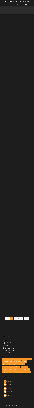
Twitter (9, 384)
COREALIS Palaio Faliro (14, 194)
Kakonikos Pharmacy (13, 277)
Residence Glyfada (12, 304)
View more (11, 61)
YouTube (9, 395)
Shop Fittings (14, 372)
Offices (18, 367)
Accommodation (7, 359)
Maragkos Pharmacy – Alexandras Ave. (13, 55)
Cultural (24, 361)
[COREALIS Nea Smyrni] (17, 211)
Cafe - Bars (20, 359)
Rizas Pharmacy (11, 166)
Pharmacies (24, 367)
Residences (18, 369)
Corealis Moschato (12, 249)
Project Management (8, 369)
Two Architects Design (24, 372)
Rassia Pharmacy (12, 84)
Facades (16, 364)
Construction (17, 361)
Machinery (5, 367)
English (25, 4)
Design (4, 364)
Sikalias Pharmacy (12, 139)
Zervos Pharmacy (12, 111)
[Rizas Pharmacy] (17, 155)
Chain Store (28, 359)
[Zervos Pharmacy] (17, 100)
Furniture (22, 364)
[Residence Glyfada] (17, 293)
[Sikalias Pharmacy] (17, 128)
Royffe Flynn (6, 372)
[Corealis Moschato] (17, 238)
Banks (14, 359)
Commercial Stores (7, 361)
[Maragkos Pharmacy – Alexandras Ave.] (17, 43)
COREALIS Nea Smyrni (13, 221)
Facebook (9, 381)
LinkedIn (9, 388)
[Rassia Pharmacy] (17, 73)
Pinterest (9, 392)
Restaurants (26, 369)
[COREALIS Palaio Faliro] (17, 183)
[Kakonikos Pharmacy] (17, 266)
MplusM (12, 367)
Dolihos (10, 364)
